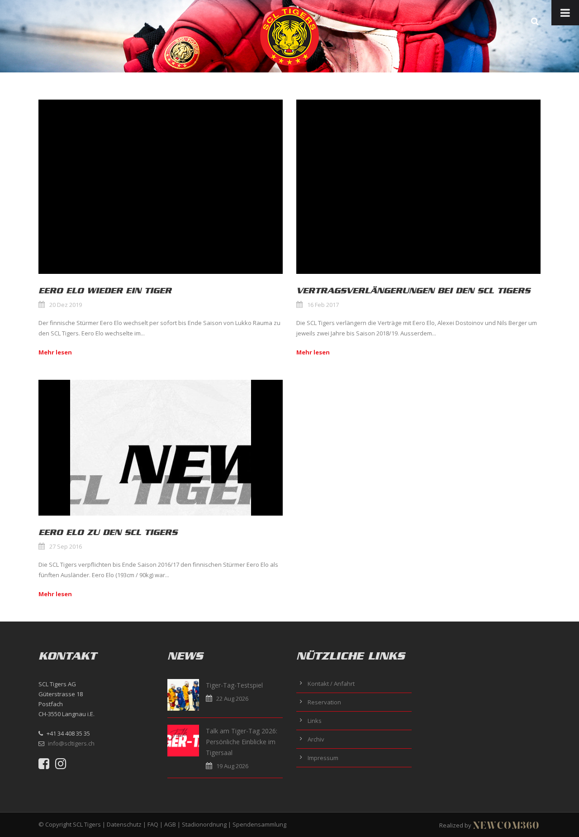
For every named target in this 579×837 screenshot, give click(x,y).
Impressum (323, 758)
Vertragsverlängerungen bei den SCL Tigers (413, 291)
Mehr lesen (55, 352)
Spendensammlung (259, 824)
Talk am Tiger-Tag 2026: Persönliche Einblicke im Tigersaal (241, 742)
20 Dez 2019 (65, 305)
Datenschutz (124, 824)
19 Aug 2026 (232, 766)
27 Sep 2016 (65, 546)
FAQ (152, 824)
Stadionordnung (204, 824)
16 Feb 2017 (323, 305)
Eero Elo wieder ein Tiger (104, 291)
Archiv (316, 739)
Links (315, 721)
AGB (170, 824)
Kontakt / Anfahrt (331, 683)
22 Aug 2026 (232, 698)
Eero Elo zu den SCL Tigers (107, 532)
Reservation (324, 702)
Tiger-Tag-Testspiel (234, 685)
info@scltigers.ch (71, 743)
